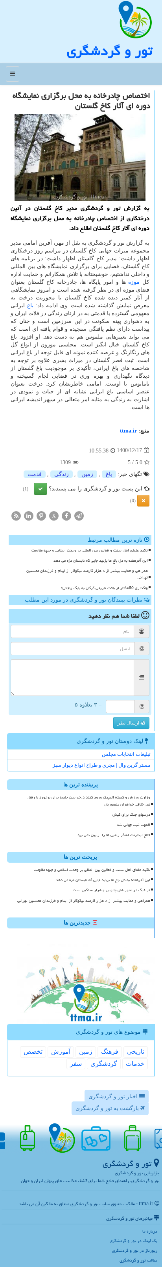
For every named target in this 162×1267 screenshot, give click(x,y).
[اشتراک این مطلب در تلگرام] (79, 515)
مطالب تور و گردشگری (138, 1260)
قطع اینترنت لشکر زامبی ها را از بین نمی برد (113, 835)
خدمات (135, 1063)
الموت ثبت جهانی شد (133, 825)
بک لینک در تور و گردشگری (133, 1240)
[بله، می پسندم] (40, 489)
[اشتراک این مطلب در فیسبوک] (66, 515)
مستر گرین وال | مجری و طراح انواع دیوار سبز (102, 765)
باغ (30, 305)
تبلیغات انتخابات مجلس (126, 754)
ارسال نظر (129, 723)
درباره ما (149, 1231)
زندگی (61, 474)
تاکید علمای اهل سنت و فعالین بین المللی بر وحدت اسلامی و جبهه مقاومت (89, 550)
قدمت (35, 474)
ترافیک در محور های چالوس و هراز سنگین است (111, 890)
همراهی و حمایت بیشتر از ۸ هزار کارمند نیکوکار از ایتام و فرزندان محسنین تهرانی (87, 574)
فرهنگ (109, 1051)
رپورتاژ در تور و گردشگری (134, 1250)
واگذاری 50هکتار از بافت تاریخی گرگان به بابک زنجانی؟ (104, 588)
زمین (87, 474)
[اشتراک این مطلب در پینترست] (41, 515)
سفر (76, 1063)
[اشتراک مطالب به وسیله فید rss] (16, 515)
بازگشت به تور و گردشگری (107, 1108)
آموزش (60, 1051)
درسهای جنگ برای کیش (131, 814)
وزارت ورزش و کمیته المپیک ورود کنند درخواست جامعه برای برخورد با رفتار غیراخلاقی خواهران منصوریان (88, 800)
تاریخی (135, 1051)
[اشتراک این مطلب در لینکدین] (28, 515)
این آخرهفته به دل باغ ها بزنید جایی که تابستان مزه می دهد (100, 560)
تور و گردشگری (109, 50)
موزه (134, 282)
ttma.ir (128, 431)
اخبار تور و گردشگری (113, 1096)
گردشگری (103, 1063)
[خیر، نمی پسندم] (143, 500)
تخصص (33, 1051)
